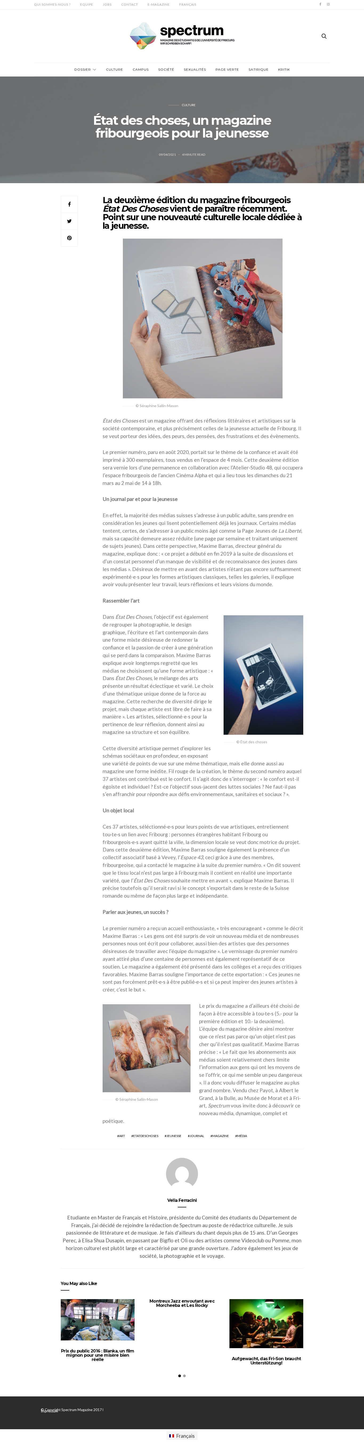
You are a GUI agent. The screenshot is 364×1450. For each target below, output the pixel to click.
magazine (220, 1136)
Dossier (82, 69)
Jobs (107, 4)
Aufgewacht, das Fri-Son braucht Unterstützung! (266, 1360)
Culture (114, 69)
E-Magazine (159, 4)
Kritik (284, 69)
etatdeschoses (145, 1136)
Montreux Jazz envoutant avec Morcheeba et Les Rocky (182, 1303)
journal (197, 1136)
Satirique (259, 69)
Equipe (86, 4)
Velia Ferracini (182, 1200)
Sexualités (195, 69)
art (122, 1136)
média (242, 1136)
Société (166, 69)
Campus (141, 69)
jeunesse (174, 1136)
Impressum (49, 1411)
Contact (129, 4)
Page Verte (227, 69)
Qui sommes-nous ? (52, 4)
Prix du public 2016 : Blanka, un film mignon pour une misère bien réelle (97, 1355)
